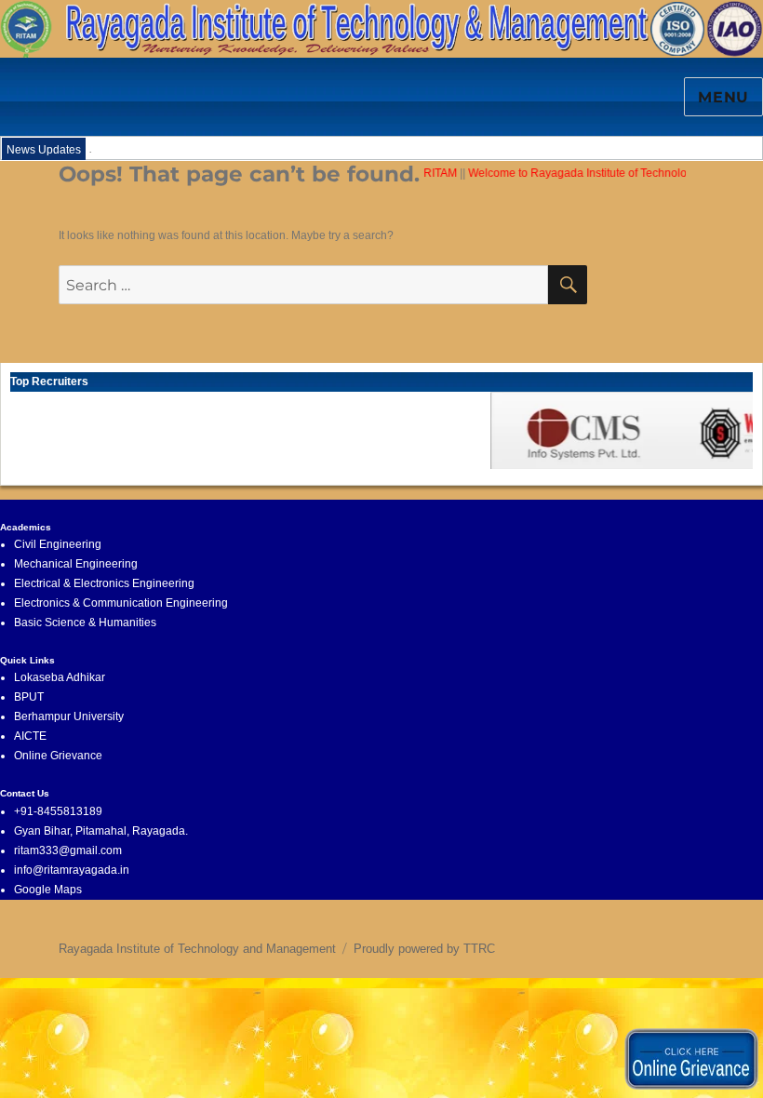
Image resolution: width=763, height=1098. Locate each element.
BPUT (29, 696)
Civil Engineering (57, 544)
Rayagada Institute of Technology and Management (197, 949)
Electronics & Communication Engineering (121, 602)
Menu (723, 97)
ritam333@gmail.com (68, 850)
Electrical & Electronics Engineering (104, 583)
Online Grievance (58, 755)
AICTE (30, 736)
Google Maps (48, 889)
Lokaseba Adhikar (59, 677)
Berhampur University (69, 716)
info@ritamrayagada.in (71, 870)
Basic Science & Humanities (85, 622)
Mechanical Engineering (76, 563)
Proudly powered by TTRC (424, 949)
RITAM (434, 173)
